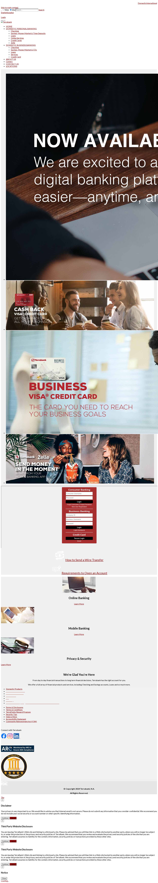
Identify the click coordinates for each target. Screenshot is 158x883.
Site (13, 10)
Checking (15, 31)
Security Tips (11, 714)
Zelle (13, 43)
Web (7, 10)
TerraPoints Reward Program (18, 712)
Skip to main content (9, 7)
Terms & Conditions (14, 709)
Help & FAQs (11, 717)
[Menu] (2, 20)
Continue (5, 818)
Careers (9, 61)
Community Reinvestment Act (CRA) (21, 721)
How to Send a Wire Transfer (84, 560)
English (4, 12)
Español (10, 12)
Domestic (142, 3)
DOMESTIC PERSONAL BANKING (21, 28)
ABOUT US (11, 59)
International (151, 3)
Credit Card (16, 57)
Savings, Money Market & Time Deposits (28, 33)
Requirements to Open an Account (84, 573)
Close (4, 878)
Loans (13, 35)
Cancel (13, 818)
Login (3, 17)
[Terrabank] (6, 22)
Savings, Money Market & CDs (24, 50)
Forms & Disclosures (14, 707)
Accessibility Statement (16, 719)
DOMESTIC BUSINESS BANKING (21, 45)
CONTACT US (12, 64)
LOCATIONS (11, 66)
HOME (9, 26)
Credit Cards (16, 40)
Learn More (79, 604)
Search (41, 10)
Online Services (17, 38)
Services (14, 54)
